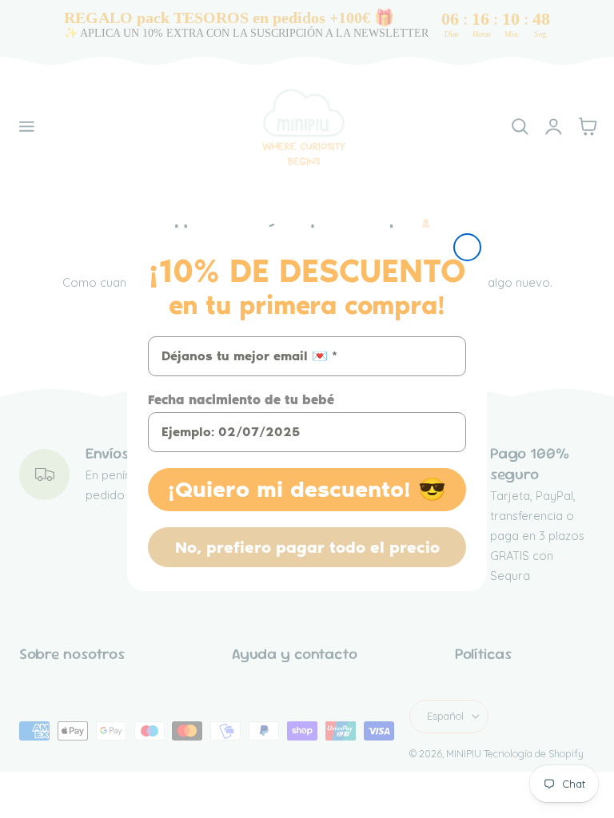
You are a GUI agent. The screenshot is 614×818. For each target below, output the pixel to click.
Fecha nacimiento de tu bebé (241, 399)
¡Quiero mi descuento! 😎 (307, 489)
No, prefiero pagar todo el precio (307, 547)
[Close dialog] (467, 247)
